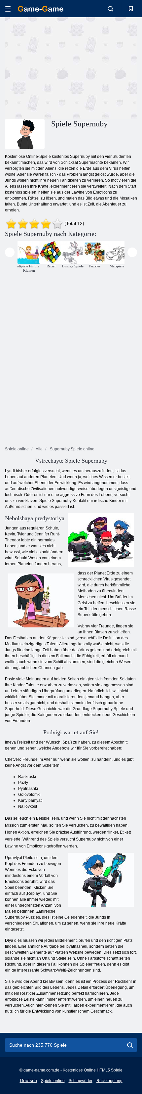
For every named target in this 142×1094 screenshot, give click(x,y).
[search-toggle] (110, 8)
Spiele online (53, 1080)
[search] (130, 1045)
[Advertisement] (60, 67)
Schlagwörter (80, 1080)
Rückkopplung (109, 1080)
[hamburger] (8, 9)
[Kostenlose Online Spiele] (41, 9)
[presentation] (10, 252)
